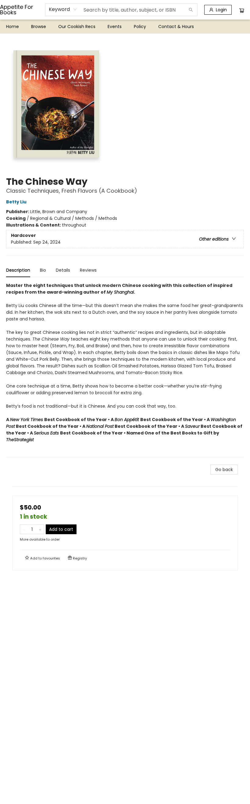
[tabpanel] (125, 369)
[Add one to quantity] (40, 529)
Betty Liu (16, 202)
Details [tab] (63, 270)
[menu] (125, 27)
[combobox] (62, 9)
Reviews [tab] (88, 270)
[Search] (191, 10)
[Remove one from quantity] (24, 529)
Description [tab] (18, 270)
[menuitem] (12, 27)
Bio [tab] (43, 270)
